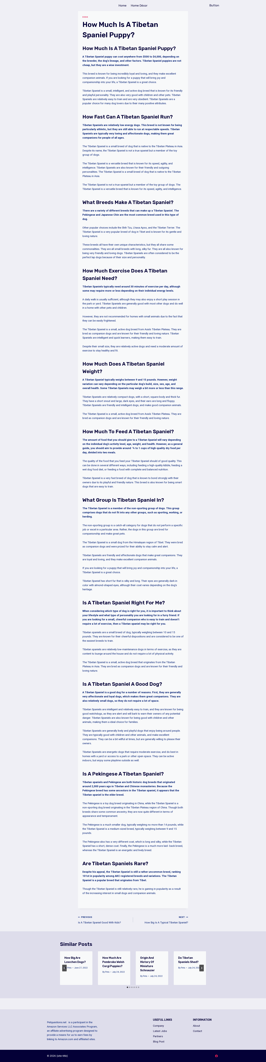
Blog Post (158, 1041)
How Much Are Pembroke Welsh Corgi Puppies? (113, 962)
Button (214, 5)
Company (158, 1025)
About (196, 1025)
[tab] (127, 987)
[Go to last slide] (64, 968)
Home (122, 5)
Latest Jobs (160, 1031)
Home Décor (139, 5)
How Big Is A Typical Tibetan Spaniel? (166, 920)
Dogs (85, 17)
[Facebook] (216, 1056)
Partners (158, 1036)
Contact (197, 1031)
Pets (69, 968)
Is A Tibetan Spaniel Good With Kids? (99, 920)
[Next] (201, 968)
